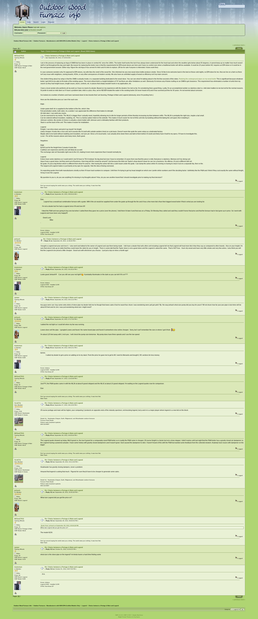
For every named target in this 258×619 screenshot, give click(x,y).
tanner (16, 298)
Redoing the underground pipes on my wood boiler (197, 79)
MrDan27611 (19, 56)
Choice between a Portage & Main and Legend (62, 56)
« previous (236, 45)
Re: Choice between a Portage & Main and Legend (64, 192)
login (35, 27)
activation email (35, 30)
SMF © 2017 (128, 615)
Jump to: (227, 609)
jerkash (17, 239)
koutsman (18, 192)
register (42, 27)
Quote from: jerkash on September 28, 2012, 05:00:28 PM (59, 525)
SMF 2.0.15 (119, 615)
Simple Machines (137, 615)
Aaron (138, 617)
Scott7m (17, 403)
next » (243, 45)
